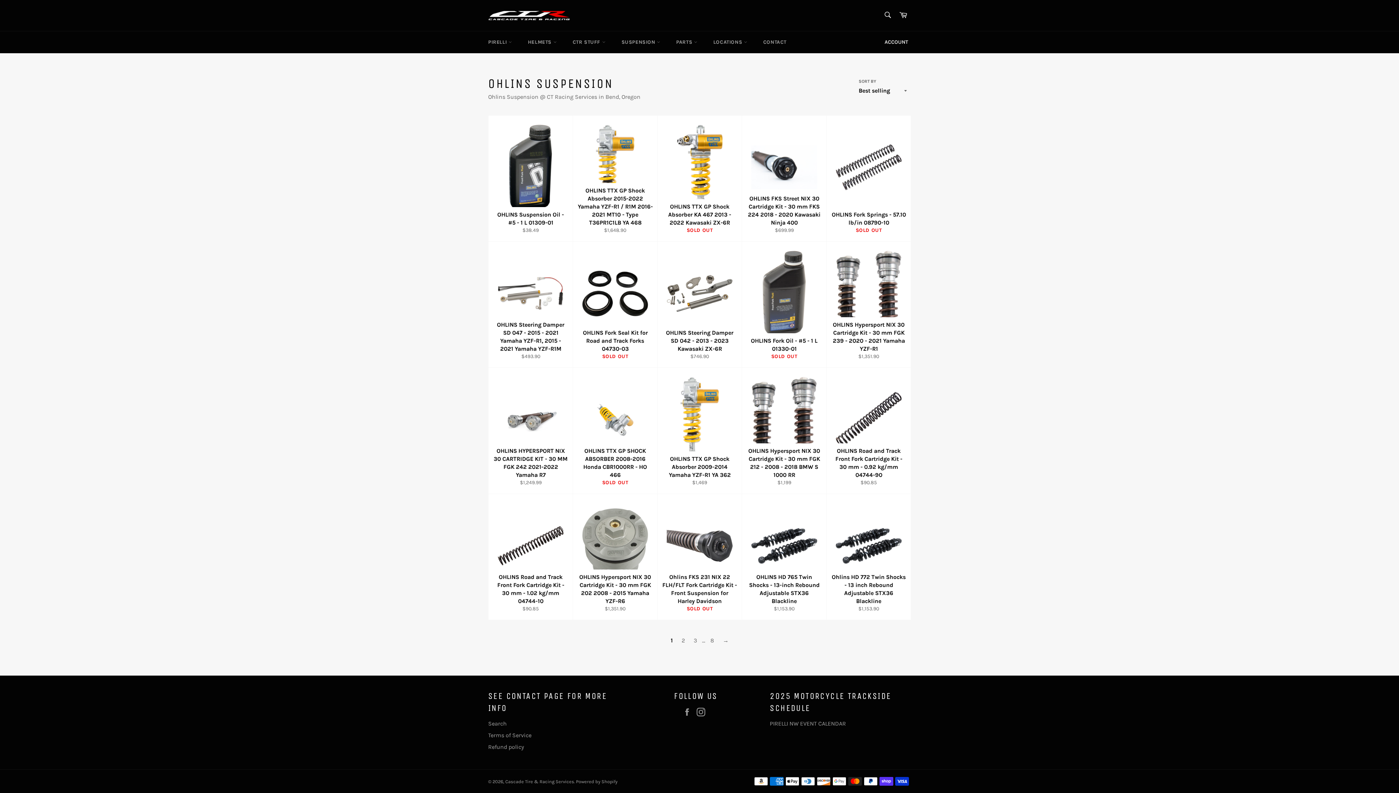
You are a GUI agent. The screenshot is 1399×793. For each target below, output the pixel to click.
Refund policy (506, 746)
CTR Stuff (587, 42)
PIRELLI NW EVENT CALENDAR (808, 723)
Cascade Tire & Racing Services (539, 781)
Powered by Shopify (597, 781)
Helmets (540, 42)
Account (896, 42)
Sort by (867, 81)
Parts (685, 42)
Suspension (639, 42)
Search (497, 723)
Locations (728, 42)
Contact (775, 42)
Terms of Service (510, 735)
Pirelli (498, 42)
